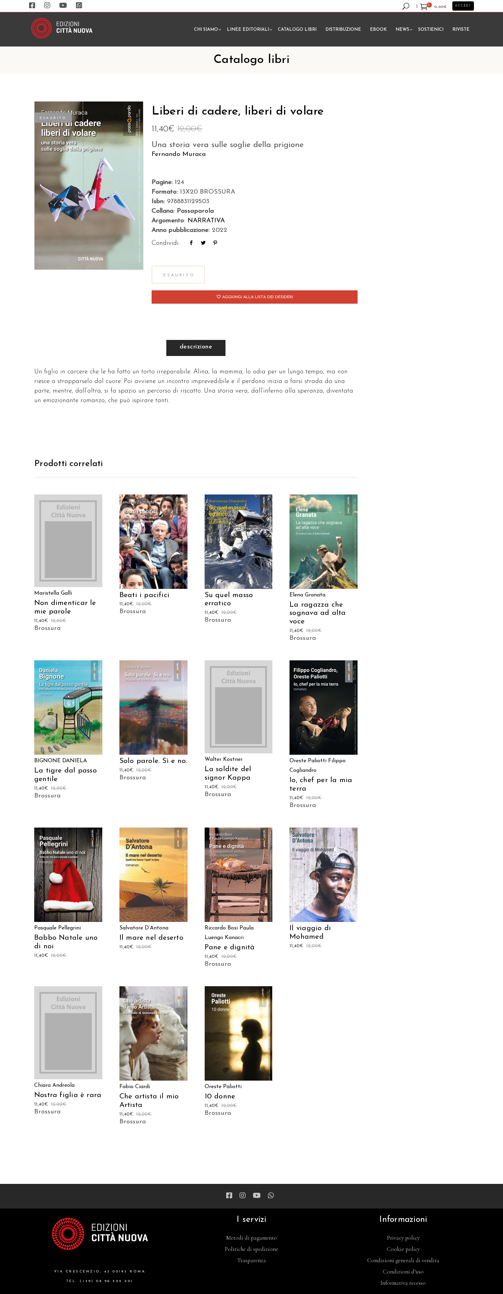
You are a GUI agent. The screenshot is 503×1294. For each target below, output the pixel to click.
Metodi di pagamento (251, 1237)
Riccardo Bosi (221, 928)
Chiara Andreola (54, 1085)
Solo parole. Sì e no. (153, 761)
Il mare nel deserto (151, 937)
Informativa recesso (403, 1282)
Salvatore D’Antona (143, 928)
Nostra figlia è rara (67, 1095)
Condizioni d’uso (403, 1271)
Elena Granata (307, 595)
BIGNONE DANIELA (60, 761)
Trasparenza (251, 1260)
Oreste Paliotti (307, 761)
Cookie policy (403, 1249)
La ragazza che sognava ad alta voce (317, 613)
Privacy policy (403, 1237)
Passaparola (195, 211)
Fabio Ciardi (134, 1087)
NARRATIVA (206, 220)
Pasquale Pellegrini (57, 928)
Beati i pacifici (144, 595)
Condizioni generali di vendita (403, 1260)
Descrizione (196, 347)
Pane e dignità (230, 947)
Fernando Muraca (179, 154)
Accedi (463, 5)
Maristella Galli (53, 593)
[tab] (195, 348)
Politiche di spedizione (251, 1249)
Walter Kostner (224, 759)
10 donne (220, 1096)
